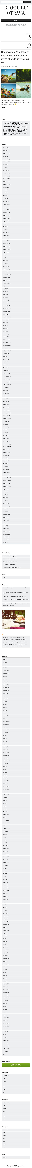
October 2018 (5, 314)
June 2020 (5, 257)
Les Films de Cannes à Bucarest (21, 129)
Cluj (11, 126)
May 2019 (5, 294)
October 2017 (5, 348)
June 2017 (5, 359)
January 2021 (5, 238)
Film (4, 1084)
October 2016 (5, 382)
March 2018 (5, 334)
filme (11, 127)
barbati (4, 125)
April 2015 (5, 432)
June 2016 (5, 393)
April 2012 (5, 525)
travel (4, 134)
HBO (14, 128)
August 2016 (5, 387)
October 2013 (5, 483)
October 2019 (5, 280)
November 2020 (6, 243)
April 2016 (5, 398)
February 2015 (5, 438)
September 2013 (6, 486)
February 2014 (5, 472)
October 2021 (5, 215)
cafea (22, 125)
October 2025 (5, 147)
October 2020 (5, 246)
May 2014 (5, 463)
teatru (24, 133)
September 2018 (6, 317)
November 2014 (6, 446)
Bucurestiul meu (6, 1075)
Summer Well (19, 133)
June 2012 (5, 523)
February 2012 (5, 528)
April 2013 (5, 500)
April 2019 (5, 297)
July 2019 (5, 288)
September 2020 (6, 249)
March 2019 (5, 300)
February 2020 (5, 269)
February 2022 (5, 204)
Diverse (4, 1081)
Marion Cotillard (18, 130)
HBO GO (18, 128)
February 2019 (5, 303)
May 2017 (5, 362)
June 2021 (5, 224)
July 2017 (5, 356)
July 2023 (5, 164)
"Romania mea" (17, 122)
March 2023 (5, 170)
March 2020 (5, 266)
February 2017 (5, 370)
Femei (7, 127)
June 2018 (5, 325)
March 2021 (5, 232)
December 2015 (6, 410)
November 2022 (6, 178)
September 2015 (6, 418)
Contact (4, 577)
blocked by (16, 1065)
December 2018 (6, 308)
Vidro (4, 596)
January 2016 (5, 407)
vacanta (9, 134)
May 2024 (5, 156)
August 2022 (5, 187)
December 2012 (6, 511)
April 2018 (5, 331)
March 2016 (5, 401)
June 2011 (5, 542)
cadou (19, 125)
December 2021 (6, 209)
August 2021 (5, 221)
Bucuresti (13, 125)
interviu (5, 129)
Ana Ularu (27, 123)
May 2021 (5, 226)
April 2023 (5, 167)
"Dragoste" (6, 123)
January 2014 (5, 475)
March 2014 (5, 469)
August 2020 (5, 252)
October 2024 (5, 153)
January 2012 (5, 531)
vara (12, 134)
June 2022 (5, 193)
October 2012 (5, 517)
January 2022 (5, 207)
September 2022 (6, 184)
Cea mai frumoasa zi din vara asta (10, 559)
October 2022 (5, 181)
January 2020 (5, 272)
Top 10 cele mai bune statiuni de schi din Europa (16, 596)
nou (4, 634)
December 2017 (6, 342)
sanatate (11, 133)
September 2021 (6, 218)
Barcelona (8, 125)
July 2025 (5, 150)
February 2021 (5, 235)
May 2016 (5, 396)
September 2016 (6, 384)
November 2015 (6, 413)
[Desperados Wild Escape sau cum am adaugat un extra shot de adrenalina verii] (16, 98)
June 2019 (5, 291)
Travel (4, 1092)
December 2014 (6, 444)
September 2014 (6, 452)
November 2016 (6, 379)
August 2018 (5, 320)
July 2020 (5, 255)
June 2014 (5, 461)
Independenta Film (24, 127)
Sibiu (16, 133)
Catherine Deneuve (6, 126)
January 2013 (5, 509)
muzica (11, 131)
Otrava (8, 66)
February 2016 (5, 404)
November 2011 (6, 534)
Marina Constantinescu (10, 130)
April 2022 (5, 198)
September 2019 (6, 283)
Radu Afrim (21, 131)
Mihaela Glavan (6, 131)
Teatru (4, 1089)
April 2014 (5, 466)
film (9, 127)
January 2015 (5, 441)
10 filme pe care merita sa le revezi (10, 561)
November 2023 (6, 161)
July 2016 (5, 390)
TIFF (27, 133)
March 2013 (5, 503)
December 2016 (6, 376)
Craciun (22, 126)
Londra (4, 130)
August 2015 (5, 421)
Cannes (25, 125)
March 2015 (5, 435)
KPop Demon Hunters (7, 599)
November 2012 (6, 514)
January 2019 (5, 305)
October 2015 (5, 415)
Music (17, 66)
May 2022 (5, 195)
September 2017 (6, 350)
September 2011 (6, 537)
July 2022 (5, 190)
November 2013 (6, 480)
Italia (8, 129)
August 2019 (5, 286)
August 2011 (5, 540)
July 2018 (5, 322)
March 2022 (5, 201)
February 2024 (5, 159)
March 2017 (5, 367)
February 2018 (5, 336)
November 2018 (6, 311)
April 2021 (5, 229)
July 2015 (5, 424)
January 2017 (5, 373)
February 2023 (5, 173)
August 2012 (5, 520)
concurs (18, 126)
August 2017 (5, 353)
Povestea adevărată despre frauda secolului (11, 567)
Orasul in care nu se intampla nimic (10, 556)
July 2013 (5, 492)
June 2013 (5, 494)
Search (27, 1)
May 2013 (5, 497)
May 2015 (5, 430)
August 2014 (5, 455)
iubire (12, 129)
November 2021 (6, 212)
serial (14, 133)
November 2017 (6, 345)
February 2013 (5, 506)
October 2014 (5, 449)
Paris (18, 131)
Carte (4, 1078)
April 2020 (5, 263)
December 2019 (6, 274)
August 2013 (5, 489)
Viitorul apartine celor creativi (9, 564)
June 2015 (5, 427)
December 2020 (6, 240)
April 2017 (5, 365)
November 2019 (6, 277)
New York (14, 131)
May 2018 (5, 328)
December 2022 (6, 176)
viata (15, 134)
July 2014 (5, 458)
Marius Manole (24, 130)
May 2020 (5, 260)
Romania (6, 133)
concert (14, 126)
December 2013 (6, 477)
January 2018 (5, 339)
